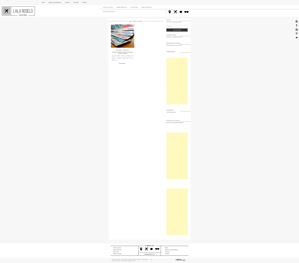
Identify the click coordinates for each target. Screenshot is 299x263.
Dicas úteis (134, 7)
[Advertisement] (177, 81)
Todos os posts (108, 7)
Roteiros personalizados (55, 2)
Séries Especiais (122, 7)
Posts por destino (109, 11)
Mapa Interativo (147, 7)
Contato (84, 2)
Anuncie (67, 2)
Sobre (43, 2)
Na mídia (75, 2)
